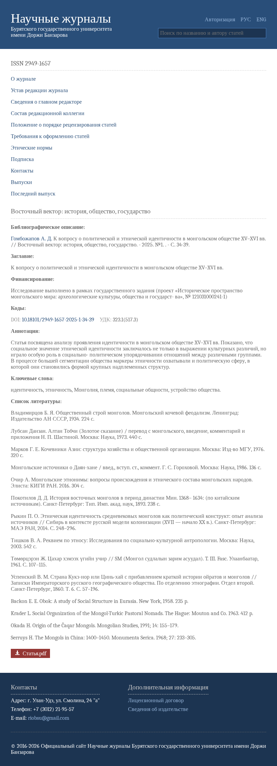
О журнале (23, 79)
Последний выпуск (33, 194)
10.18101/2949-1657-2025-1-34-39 (58, 320)
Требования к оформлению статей (50, 136)
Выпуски (21, 182)
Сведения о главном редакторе (46, 102)
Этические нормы (31, 148)
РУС (246, 20)
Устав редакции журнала (39, 90)
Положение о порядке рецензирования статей (64, 125)
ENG (261, 20)
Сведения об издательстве (158, 709)
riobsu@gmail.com (48, 718)
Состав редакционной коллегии (47, 113)
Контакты (22, 171)
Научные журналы (61, 18)
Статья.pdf (33, 654)
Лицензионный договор (156, 700)
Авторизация (220, 20)
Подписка (22, 159)
